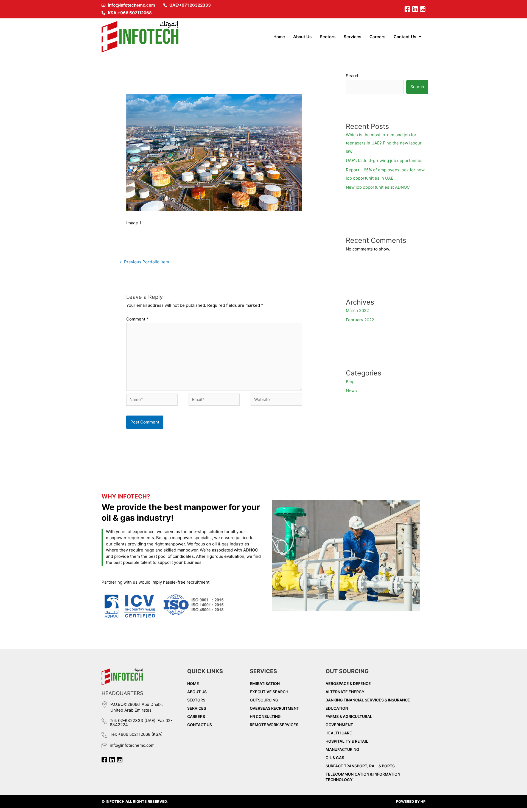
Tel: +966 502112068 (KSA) (136, 734)
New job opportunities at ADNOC (378, 187)
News (351, 390)
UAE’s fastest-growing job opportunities (385, 160)
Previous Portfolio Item (144, 261)
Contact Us (405, 36)
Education (337, 708)
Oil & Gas (335, 757)
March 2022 (357, 310)
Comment (137, 319)
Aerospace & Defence (348, 683)
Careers (377, 36)
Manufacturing (342, 749)
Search (353, 75)
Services (352, 36)
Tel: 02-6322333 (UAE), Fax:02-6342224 (141, 722)
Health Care (339, 733)
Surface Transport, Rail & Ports (360, 766)
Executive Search (269, 691)
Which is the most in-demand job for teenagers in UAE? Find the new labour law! (384, 143)
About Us (302, 36)
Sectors (327, 36)
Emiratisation (265, 683)
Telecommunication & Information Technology (363, 777)
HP (423, 801)
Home (279, 36)
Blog (350, 381)
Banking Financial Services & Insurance (368, 700)
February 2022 (360, 319)
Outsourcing (264, 700)
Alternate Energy (345, 691)
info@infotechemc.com (132, 745)
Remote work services (274, 724)
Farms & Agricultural (349, 716)
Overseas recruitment (274, 708)
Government (339, 724)
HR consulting (265, 716)
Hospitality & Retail (347, 741)
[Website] (276, 400)
